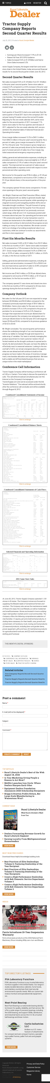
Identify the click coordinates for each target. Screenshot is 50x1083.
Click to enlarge (25, 420)
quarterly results (23, 661)
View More (8, 846)
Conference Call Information (16, 658)
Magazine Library (33, 1071)
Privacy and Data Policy (35, 1064)
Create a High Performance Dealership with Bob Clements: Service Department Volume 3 (24, 879)
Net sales (9, 661)
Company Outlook (20, 656)
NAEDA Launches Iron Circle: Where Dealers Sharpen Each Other (22, 784)
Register (37, 3)
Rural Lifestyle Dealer (33, 809)
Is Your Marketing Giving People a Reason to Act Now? (21, 779)
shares (36, 661)
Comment (6, 730)
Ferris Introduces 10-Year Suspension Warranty (23, 933)
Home (29, 1075)
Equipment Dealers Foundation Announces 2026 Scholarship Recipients (24, 789)
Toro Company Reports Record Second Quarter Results (24, 675)
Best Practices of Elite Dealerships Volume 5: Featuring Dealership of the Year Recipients (23, 871)
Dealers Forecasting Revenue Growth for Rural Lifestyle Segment (24, 834)
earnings (34, 658)
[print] (12, 48)
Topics (8, 3)
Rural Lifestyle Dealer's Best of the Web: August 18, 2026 (24, 773)
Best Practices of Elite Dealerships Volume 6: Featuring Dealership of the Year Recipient (23, 863)
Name (5, 703)
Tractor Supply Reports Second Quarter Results (25, 679)
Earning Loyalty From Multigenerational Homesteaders (25, 840)
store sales (10, 663)
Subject (5, 721)
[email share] (7, 48)
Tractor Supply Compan (27, 663)
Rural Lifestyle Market (26, 40)
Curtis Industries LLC (34, 1025)
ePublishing (17, 1077)
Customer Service (33, 1067)
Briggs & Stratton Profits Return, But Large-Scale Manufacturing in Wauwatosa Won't (22, 796)
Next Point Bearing (15, 1002)
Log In (28, 3)
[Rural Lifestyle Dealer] (10, 820)
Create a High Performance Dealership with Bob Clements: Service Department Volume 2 (24, 886)
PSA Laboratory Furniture (19, 979)
